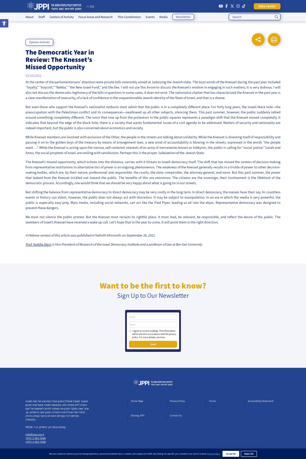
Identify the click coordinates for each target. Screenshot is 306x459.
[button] (4, 23)
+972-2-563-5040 (36, 438)
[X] (232, 6)
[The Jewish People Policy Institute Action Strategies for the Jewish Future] (54, 6)
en (92, 6)
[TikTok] (243, 6)
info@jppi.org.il (35, 434)
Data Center (267, 6)
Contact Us (176, 415)
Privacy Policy (177, 401)
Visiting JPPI (137, 415)
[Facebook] (226, 6)
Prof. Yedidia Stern (38, 244)
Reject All (248, 453)
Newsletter (183, 17)
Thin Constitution (129, 17)
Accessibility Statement (260, 401)
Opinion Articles (39, 42)
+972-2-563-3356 (36, 442)
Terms (212, 401)
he (88, 6)
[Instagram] (238, 6)
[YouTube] (220, 6)
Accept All (231, 453)
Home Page (137, 401)
